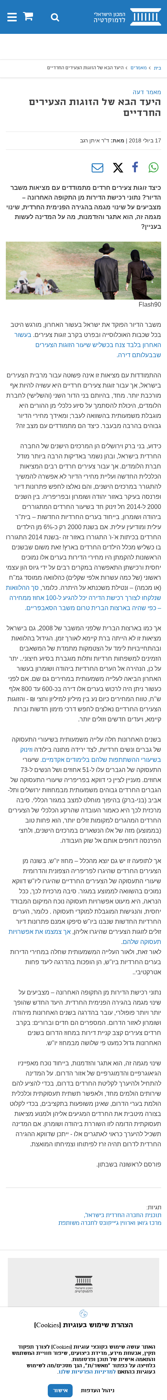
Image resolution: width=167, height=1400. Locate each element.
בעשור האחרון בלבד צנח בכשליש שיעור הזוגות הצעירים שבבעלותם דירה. (87, 345)
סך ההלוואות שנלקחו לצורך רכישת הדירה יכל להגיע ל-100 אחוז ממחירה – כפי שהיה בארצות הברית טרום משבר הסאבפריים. (83, 597)
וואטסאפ (153, 167)
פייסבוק (135, 167)
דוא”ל (97, 167)
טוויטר (116, 167)
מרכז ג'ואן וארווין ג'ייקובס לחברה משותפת (109, 1223)
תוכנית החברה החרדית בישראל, (122, 1215)
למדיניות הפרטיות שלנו (87, 1371)
